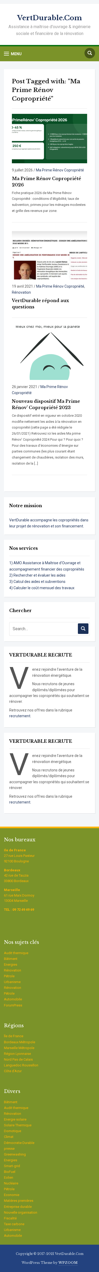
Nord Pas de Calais (18, 1059)
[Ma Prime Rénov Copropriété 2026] (49, 138)
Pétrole (9, 976)
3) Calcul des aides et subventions (37, 581)
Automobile (13, 999)
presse (9, 1149)
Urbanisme (12, 982)
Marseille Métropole (19, 1048)
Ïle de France (13, 1036)
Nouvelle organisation (20, 1212)
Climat (8, 1137)
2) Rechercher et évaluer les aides (37, 575)
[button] (13, 53)
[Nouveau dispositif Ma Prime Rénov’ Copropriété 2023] (49, 353)
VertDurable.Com (49, 18)
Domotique (12, 1131)
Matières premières (18, 1201)
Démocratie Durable (19, 1143)
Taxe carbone (14, 1224)
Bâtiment (10, 959)
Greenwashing (15, 1154)
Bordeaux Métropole (19, 1042)
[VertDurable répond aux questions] (49, 255)
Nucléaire (11, 1183)
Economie (11, 1195)
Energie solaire (15, 1119)
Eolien (8, 1177)
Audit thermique (16, 953)
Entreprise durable (18, 1207)
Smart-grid (12, 1166)
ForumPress (13, 1005)
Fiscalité (10, 1218)
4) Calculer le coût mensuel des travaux (41, 588)
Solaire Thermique (17, 1125)
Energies (10, 964)
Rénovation (21, 292)
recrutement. (20, 716)
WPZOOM (68, 1263)
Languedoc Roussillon (21, 1065)
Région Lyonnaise (17, 1054)
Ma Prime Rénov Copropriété (60, 170)
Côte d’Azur (13, 1071)
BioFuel (9, 1172)
